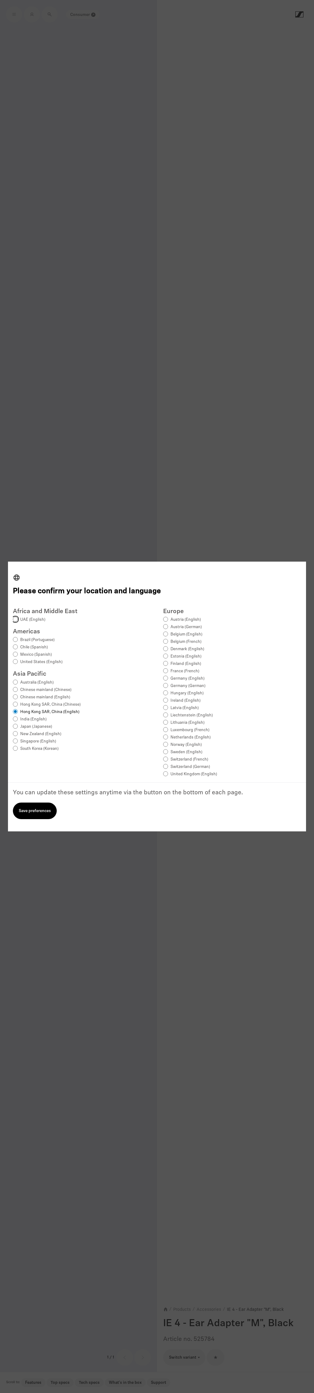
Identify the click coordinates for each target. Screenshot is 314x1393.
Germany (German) (187, 686)
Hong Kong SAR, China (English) (49, 712)
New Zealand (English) (40, 734)
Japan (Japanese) (36, 727)
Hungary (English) (187, 693)
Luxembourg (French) (189, 730)
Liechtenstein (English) (191, 715)
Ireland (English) (185, 701)
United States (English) (41, 662)
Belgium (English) (186, 634)
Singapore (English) (38, 741)
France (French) (184, 671)
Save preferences (35, 811)
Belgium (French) (185, 642)
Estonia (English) (185, 656)
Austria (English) (185, 620)
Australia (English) (37, 683)
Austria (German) (186, 627)
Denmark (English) (187, 649)
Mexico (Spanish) (36, 655)
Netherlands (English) (190, 737)
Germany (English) (187, 679)
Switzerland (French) (189, 759)
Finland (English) (185, 664)
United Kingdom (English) (193, 774)
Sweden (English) (186, 752)
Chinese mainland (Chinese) (45, 690)
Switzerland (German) (190, 767)
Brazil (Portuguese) (37, 640)
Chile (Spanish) (34, 647)
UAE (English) (32, 620)
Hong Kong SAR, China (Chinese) (50, 705)
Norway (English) (186, 745)
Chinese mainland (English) (45, 697)
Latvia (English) (184, 708)
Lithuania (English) (187, 723)
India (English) (33, 719)
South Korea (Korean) (39, 749)
